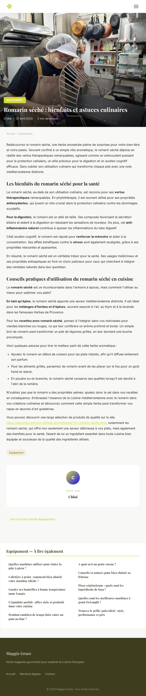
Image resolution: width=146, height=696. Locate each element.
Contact (50, 673)
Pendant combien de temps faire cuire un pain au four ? (36, 617)
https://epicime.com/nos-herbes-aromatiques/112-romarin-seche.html (56, 423)
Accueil (10, 133)
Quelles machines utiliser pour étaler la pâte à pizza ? (35, 566)
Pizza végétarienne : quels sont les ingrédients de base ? (101, 587)
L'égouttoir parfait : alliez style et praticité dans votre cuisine (36, 604)
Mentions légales (30, 673)
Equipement (14, 100)
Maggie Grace (18, 653)
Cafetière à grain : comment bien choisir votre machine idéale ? (35, 579)
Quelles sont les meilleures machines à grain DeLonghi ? (104, 600)
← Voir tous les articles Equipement (30, 519)
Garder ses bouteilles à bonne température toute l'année (37, 591)
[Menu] (136, 6)
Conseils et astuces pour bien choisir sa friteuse (104, 575)
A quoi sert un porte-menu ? (97, 564)
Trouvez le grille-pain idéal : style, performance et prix (101, 613)
